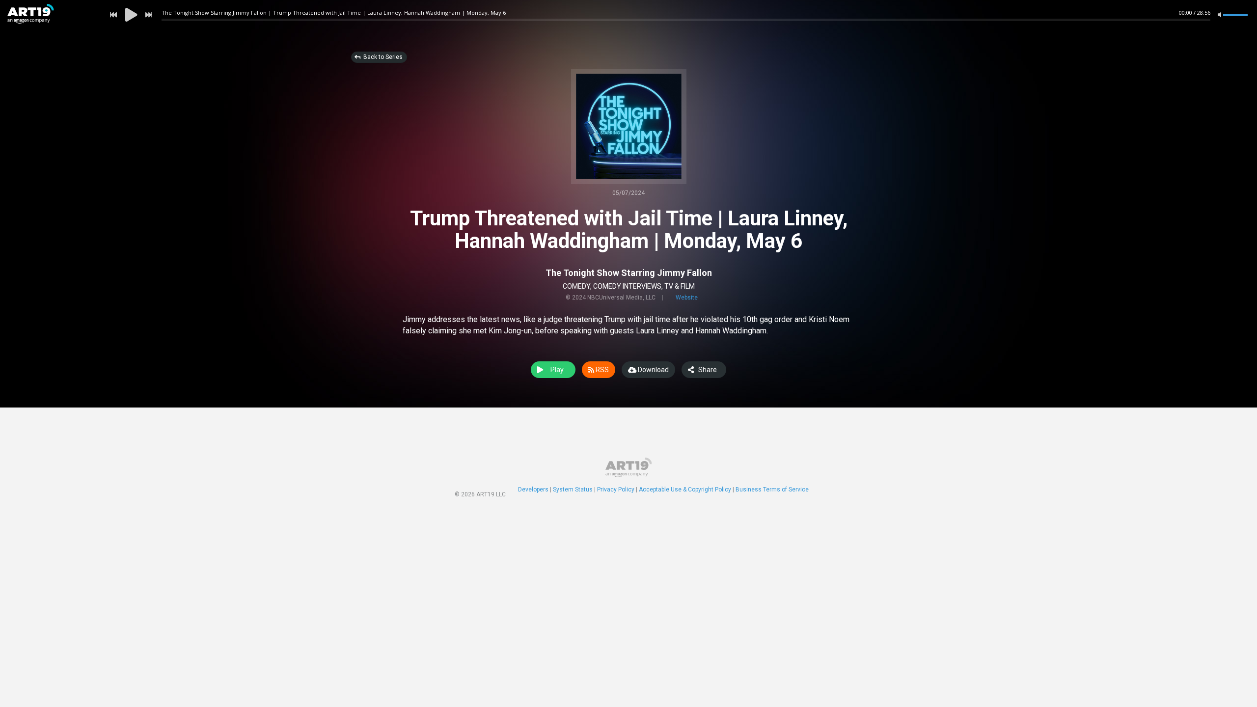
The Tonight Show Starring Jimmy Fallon (629, 273)
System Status (573, 489)
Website (687, 297)
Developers (533, 489)
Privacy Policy (615, 489)
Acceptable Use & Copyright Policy (685, 489)
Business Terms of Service (772, 489)
